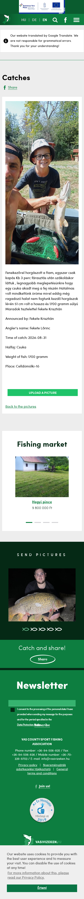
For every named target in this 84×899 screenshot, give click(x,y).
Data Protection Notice (29, 724)
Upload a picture (43, 392)
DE (34, 20)
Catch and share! (42, 653)
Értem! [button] (42, 888)
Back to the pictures (20, 407)
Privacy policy (27, 765)
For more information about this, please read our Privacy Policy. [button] (38, 876)
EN (45, 20)
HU (23, 20)
